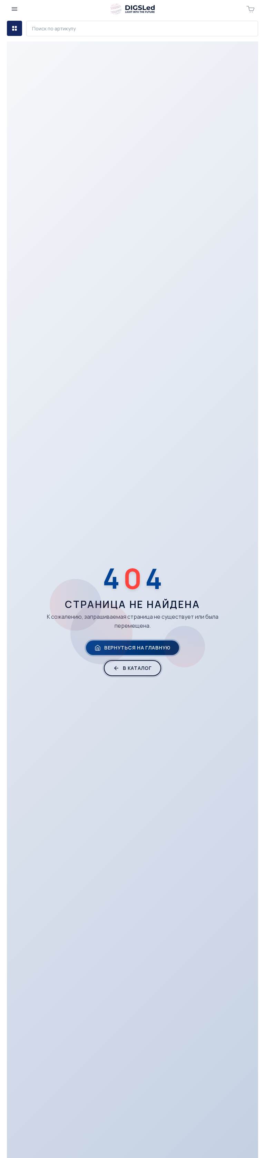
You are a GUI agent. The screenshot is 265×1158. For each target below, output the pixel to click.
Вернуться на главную (137, 647)
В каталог (137, 668)
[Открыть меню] (14, 9)
